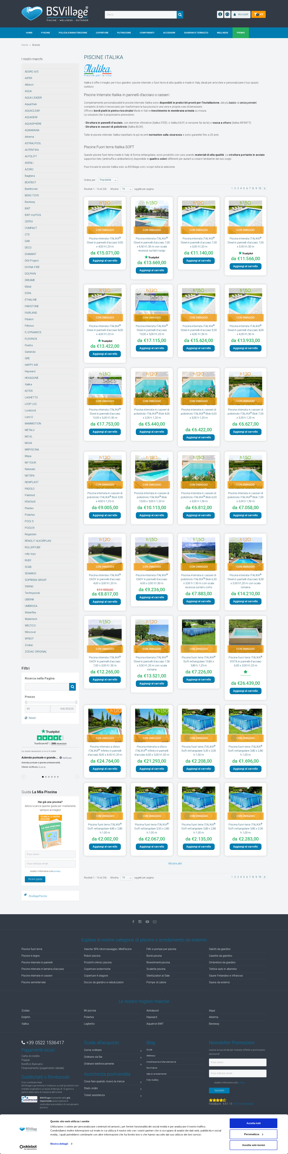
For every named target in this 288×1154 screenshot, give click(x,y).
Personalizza (251, 1134)
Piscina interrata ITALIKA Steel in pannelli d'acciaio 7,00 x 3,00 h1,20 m (199, 242)
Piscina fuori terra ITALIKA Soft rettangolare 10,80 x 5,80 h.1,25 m (199, 644)
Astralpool (152, 1010)
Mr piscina (90, 1010)
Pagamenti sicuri (38, 1050)
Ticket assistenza (94, 1095)
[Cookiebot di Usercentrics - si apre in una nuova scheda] (28, 1147)
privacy (57, 871)
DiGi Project (32, 260)
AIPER (28, 78)
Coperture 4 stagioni (96, 975)
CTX (27, 234)
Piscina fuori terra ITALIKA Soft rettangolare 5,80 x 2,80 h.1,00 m (198, 811)
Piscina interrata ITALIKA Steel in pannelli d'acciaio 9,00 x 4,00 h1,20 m (105, 242)
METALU (30, 430)
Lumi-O (29, 417)
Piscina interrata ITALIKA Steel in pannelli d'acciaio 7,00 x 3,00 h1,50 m (246, 242)
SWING (29, 586)
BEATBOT (30, 182)
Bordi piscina (154, 955)
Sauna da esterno (219, 982)
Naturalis (30, 469)
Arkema (29, 136)
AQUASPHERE (33, 123)
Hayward (30, 371)
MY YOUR (30, 462)
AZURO (29, 169)
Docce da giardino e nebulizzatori (104, 982)
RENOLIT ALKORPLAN (38, 540)
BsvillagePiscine (38, 896)
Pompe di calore (156, 982)
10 (259, 188)
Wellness (150, 1055)
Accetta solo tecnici (253, 1145)
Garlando (30, 351)
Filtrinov (29, 325)
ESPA (28, 293)
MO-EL (29, 436)
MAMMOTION (33, 423)
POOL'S (29, 521)
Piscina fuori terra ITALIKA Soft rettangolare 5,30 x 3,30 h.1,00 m (198, 733)
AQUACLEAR (32, 110)
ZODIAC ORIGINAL (36, 651)
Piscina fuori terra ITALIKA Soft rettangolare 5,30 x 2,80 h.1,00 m (151, 811)
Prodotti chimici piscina (98, 962)
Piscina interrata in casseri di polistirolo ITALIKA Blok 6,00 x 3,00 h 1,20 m (199, 402)
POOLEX (30, 527)
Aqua (212, 1010)
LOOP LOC (31, 404)
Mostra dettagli (59, 1143)
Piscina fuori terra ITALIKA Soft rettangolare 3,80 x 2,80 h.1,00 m (245, 733)
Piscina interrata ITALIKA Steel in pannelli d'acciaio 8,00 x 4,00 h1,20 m (105, 324)
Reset (32, 718)
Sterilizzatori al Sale (158, 975)
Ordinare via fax (93, 1056)
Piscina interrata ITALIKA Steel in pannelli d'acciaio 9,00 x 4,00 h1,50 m (199, 324)
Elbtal (28, 286)
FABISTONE (32, 306)
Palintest (30, 495)
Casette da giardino (220, 955)
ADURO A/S (31, 71)
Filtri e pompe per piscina (161, 949)
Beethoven (31, 188)
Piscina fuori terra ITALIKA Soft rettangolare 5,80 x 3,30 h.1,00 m (245, 811)
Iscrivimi (219, 1090)
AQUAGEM (31, 117)
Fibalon (29, 319)
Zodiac (29, 645)
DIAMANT (30, 254)
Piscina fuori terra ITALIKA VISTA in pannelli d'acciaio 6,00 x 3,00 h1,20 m (245, 644)
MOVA (28, 443)
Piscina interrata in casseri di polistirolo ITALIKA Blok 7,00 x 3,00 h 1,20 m (246, 402)
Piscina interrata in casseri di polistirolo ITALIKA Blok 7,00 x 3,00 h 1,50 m (246, 480)
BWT (27, 208)
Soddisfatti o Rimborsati (46, 1077)
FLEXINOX (31, 338)
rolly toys (30, 553)
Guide (149, 1049)
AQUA (28, 91)
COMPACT (31, 228)
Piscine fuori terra (32, 949)
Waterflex (30, 612)
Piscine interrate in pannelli (37, 962)
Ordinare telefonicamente (99, 1063)
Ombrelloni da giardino (222, 962)
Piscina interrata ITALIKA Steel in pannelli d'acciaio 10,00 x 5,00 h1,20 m (152, 324)
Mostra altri (175, 846)
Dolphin (26, 1017)
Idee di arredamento (156, 1073)
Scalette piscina (156, 969)
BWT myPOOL (33, 215)
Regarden (30, 534)
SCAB (28, 566)
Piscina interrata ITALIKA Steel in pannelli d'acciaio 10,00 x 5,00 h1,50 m (105, 402)
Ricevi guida (35, 879)
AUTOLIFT (31, 156)
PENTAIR (30, 501)
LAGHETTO (31, 397)
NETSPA (30, 475)
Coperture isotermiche (97, 969)
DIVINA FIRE (32, 267)
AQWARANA (32, 130)
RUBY (28, 560)
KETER (29, 391)
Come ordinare (93, 1050)
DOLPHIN (30, 273)
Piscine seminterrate (34, 982)
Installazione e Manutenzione (161, 1061)
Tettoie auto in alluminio (223, 969)
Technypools (32, 593)
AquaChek (31, 104)
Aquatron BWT (155, 1023)
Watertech (31, 619)
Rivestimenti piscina (158, 962)
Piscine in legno (31, 955)
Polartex (30, 514)
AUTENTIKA (32, 149)
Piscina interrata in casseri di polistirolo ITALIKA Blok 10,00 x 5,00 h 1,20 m (151, 480)
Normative (151, 1067)
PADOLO (30, 488)
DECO (28, 247)
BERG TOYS (32, 195)
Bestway (30, 202)
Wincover (30, 632)
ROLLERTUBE (32, 547)
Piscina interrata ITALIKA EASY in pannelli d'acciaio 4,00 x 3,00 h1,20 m (105, 562)
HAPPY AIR (31, 364)
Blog (150, 1042)
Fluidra (29, 345)
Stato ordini (91, 1088)
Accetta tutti (253, 1123)
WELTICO (30, 625)
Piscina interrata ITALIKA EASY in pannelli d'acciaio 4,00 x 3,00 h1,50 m (152, 562)
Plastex (29, 508)
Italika (28, 384)
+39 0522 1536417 (44, 1042)
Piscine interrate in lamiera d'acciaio (43, 969)
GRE (27, 358)
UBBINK (29, 599)
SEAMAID (30, 573)
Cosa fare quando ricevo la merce (104, 1081)
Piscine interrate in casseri (37, 975)
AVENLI (29, 162)
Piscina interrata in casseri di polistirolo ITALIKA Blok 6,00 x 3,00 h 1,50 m (199, 480)
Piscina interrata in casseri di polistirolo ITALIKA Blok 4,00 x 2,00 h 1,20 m (152, 402)
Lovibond (30, 410)
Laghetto (89, 1023)
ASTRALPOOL (33, 143)
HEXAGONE (31, 377)
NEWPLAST (31, 482)
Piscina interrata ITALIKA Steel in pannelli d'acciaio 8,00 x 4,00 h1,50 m (246, 324)
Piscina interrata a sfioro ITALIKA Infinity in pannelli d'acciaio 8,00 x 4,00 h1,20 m (105, 733)
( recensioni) (243, 1103)
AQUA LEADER (33, 97)
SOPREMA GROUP (35, 580)
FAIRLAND (31, 312)
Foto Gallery (152, 1079)
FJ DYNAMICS (33, 332)
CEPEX (29, 221)
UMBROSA (31, 606)
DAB (27, 241)
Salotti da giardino (219, 949)
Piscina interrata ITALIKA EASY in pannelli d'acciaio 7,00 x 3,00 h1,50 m (105, 644)
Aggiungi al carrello (105, 260)
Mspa (28, 456)
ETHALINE (31, 299)
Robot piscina (92, 955)
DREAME (30, 280)
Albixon (29, 84)
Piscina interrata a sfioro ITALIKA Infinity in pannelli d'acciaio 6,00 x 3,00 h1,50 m (151, 733)
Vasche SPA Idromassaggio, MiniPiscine (108, 949)
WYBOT (29, 638)
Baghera (30, 175)
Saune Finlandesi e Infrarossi (226, 975)
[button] (240, 14)
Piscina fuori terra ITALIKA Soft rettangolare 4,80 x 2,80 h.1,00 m (105, 811)
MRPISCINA (32, 449)
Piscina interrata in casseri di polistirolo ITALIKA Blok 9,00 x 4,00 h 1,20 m (105, 480)
